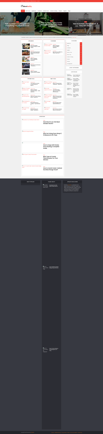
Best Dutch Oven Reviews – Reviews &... (35, 65)
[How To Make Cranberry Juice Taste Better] (70, 79)
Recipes (60, 10)
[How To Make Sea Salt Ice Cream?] (70, 75)
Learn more (74, 37)
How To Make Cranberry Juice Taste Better (76, 79)
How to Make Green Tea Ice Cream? (76, 95)
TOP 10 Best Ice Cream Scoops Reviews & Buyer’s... (35, 84)
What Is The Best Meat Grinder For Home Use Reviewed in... (57, 97)
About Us (22, 1)
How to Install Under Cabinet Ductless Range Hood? (52, 169)
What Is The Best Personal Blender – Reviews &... (34, 59)
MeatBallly (32, 432)
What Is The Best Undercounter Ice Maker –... (35, 72)
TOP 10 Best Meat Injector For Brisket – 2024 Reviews (57, 90)
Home (23, 10)
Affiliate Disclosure (33, 1)
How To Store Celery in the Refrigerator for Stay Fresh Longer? (51, 25)
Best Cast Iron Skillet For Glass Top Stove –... (57, 52)
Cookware (40, 10)
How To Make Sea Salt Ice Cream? (76, 76)
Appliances (34, 10)
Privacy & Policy (27, 1)
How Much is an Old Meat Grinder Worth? (51, 122)
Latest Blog (42, 116)
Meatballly (69, 184)
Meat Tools (28, 10)
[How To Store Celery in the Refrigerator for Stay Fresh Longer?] (70, 83)
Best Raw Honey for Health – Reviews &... (35, 110)
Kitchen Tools (46, 10)
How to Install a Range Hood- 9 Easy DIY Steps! (85, 25)
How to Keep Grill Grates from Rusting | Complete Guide (51, 146)
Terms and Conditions (73, 432)
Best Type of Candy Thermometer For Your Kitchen (50, 158)
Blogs (69, 10)
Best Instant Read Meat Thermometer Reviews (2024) (35, 53)
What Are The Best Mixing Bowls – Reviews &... (36, 97)
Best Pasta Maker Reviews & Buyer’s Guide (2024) (35, 46)
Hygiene (65, 10)
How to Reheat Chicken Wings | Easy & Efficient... (54, 267)
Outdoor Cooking (53, 10)
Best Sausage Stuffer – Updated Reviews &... (57, 103)
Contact (38, 1)
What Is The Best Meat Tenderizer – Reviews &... (57, 84)
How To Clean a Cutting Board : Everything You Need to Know (17, 25)
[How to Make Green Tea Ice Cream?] (70, 94)
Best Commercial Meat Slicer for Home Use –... (57, 110)
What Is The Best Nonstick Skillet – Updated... (56, 46)
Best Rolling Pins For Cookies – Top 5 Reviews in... (35, 103)
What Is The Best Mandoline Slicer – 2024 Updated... (35, 90)
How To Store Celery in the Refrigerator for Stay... (76, 85)
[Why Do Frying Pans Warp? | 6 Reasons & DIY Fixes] (70, 89)
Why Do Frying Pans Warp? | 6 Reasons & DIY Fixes (52, 134)
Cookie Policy (80, 432)
